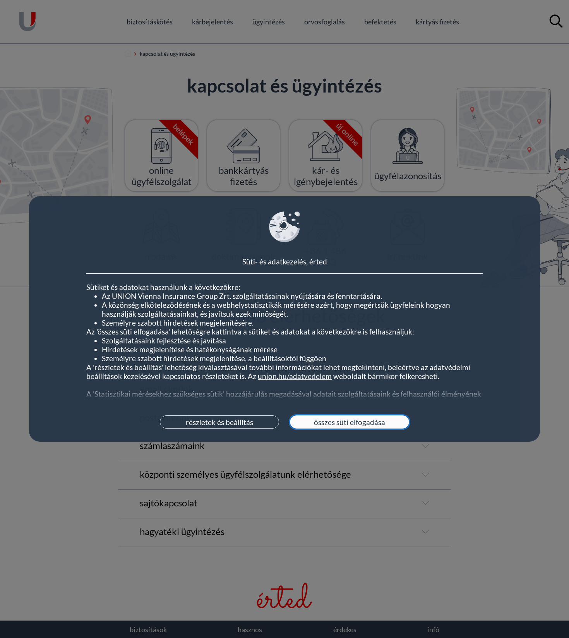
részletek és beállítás (219, 422)
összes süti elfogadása (349, 422)
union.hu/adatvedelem (295, 376)
